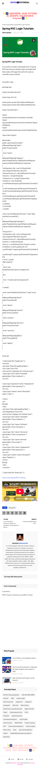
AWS (12, 698)
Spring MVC (10, 24)
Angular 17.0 (19, 702)
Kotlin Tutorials (7, 723)
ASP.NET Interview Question (11, 695)
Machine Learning (30, 723)
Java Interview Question (10, 719)
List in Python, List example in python (24, 658)
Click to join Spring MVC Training (13, 478)
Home (4, 24)
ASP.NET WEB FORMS (28, 695)
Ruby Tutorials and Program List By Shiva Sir (23, 679)
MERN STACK (18, 723)
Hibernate (6, 716)
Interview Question (17, 716)
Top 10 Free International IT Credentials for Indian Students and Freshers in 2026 (24, 669)
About (21, 759)
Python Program (30, 726)
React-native (7, 730)
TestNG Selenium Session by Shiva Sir (20, 733)
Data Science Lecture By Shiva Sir (12, 709)
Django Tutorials (29, 709)
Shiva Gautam (6, 32)
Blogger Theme (16, 763)
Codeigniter (6, 705)
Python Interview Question (16, 726)
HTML (26, 712)
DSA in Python (25, 705)
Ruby (14, 730)
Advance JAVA (21, 698)
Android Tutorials (8, 702)
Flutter (5, 712)
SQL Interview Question (25, 730)
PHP (4, 726)
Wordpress (6, 736)
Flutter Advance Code (16, 712)
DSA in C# (15, 705)
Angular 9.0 (28, 702)
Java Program (23, 719)
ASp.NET (5, 698)
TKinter (5, 733)
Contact (30, 759)
